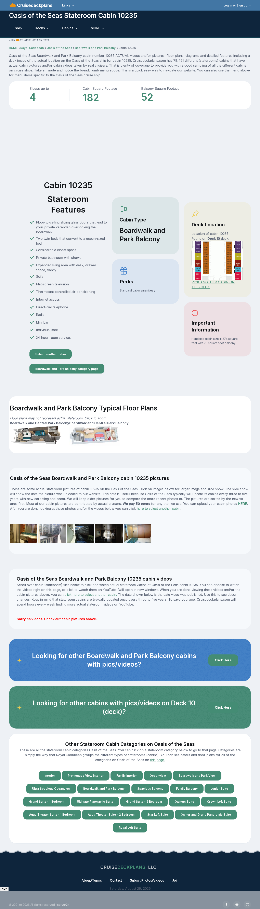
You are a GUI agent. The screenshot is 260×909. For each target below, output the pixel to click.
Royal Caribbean (32, 48)
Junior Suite (219, 788)
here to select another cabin (158, 508)
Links (66, 5)
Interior (49, 775)
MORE (95, 28)
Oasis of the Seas (59, 48)
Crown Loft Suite (219, 801)
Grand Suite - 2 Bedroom (144, 801)
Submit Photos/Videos (147, 880)
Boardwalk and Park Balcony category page (67, 368)
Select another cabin (50, 354)
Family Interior (126, 775)
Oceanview (158, 775)
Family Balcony (187, 788)
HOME (13, 48)
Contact (116, 880)
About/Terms (91, 880)
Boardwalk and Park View (197, 775)
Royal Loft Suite (130, 827)
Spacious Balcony (150, 788)
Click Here (223, 660)
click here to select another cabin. (91, 595)
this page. (157, 760)
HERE (242, 504)
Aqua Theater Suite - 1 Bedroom (52, 814)
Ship (18, 28)
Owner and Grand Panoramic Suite (206, 814)
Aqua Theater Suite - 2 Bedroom (111, 814)
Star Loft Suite (157, 814)
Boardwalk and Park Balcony (95, 48)
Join (175, 880)
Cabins (67, 28)
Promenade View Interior (86, 775)
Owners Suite (184, 801)
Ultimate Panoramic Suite (95, 801)
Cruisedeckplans (34, 5)
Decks (40, 28)
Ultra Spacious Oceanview (51, 788)
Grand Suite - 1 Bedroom (46, 801)
